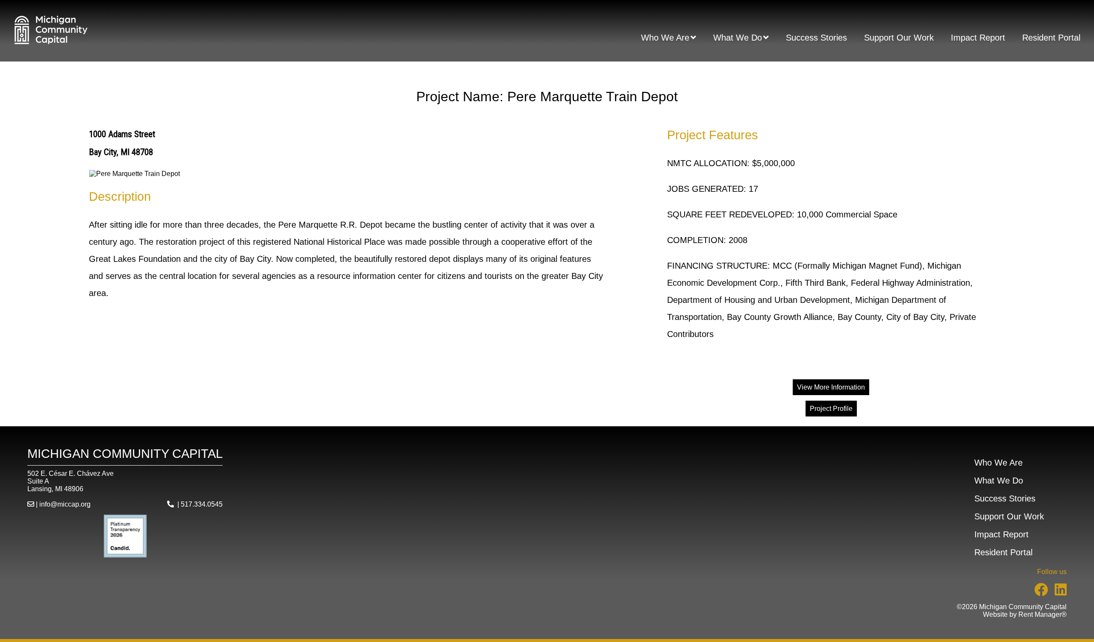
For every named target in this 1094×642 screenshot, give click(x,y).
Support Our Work (899, 37)
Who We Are (665, 37)
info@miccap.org (65, 504)
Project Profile (831, 408)
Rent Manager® (1042, 614)
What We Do (737, 37)
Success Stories (816, 37)
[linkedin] (1057, 592)
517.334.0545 (202, 504)
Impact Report (978, 37)
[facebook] (1037, 592)
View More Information (831, 387)
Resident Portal (1051, 37)
